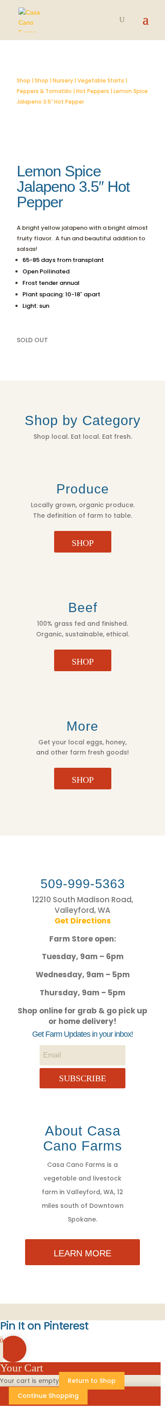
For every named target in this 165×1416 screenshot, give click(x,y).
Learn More (82, 1253)
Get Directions (83, 920)
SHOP (83, 543)
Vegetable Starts (100, 80)
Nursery (63, 80)
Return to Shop (92, 1380)
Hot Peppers (92, 91)
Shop (23, 80)
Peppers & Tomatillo (44, 91)
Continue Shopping (48, 1395)
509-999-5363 (82, 884)
